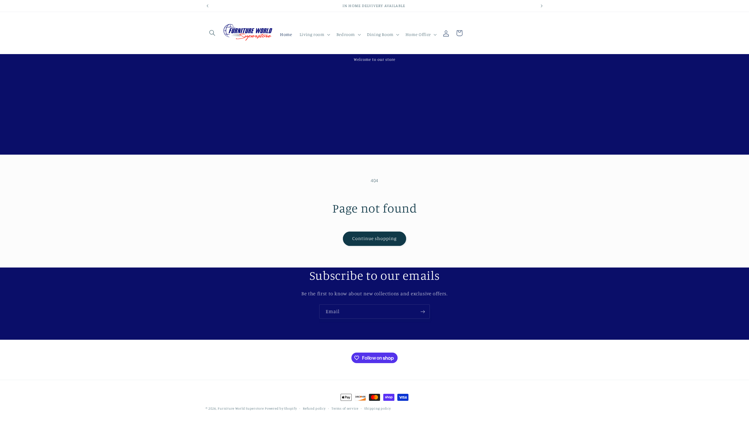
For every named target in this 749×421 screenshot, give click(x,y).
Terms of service (344, 408)
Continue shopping (374, 238)
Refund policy (314, 408)
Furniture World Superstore (241, 408)
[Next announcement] (541, 6)
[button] (212, 33)
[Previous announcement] (207, 6)
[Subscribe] (423, 311)
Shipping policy (377, 408)
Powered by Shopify (281, 408)
